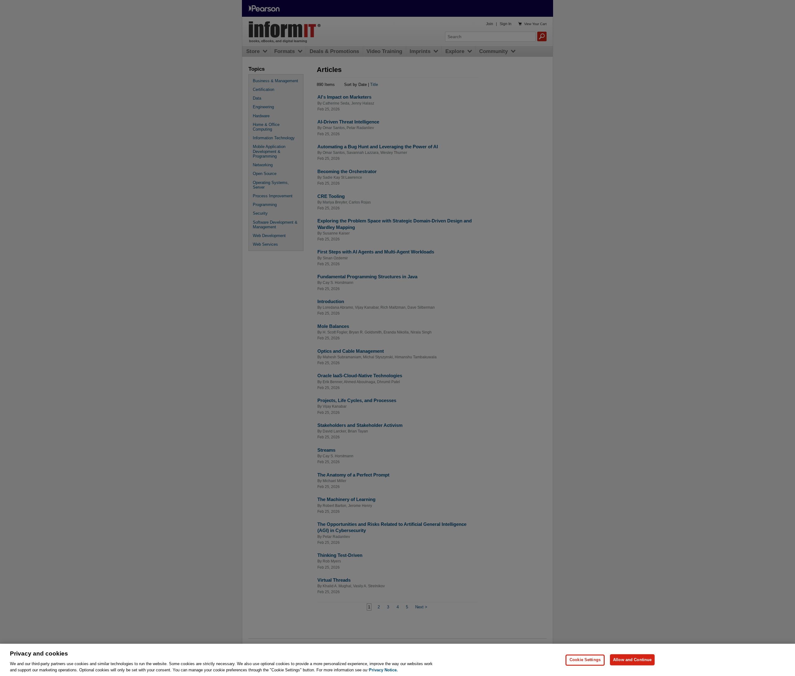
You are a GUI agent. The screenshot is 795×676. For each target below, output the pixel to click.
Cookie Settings (585, 659)
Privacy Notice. (383, 669)
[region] (397, 660)
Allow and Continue (632, 659)
